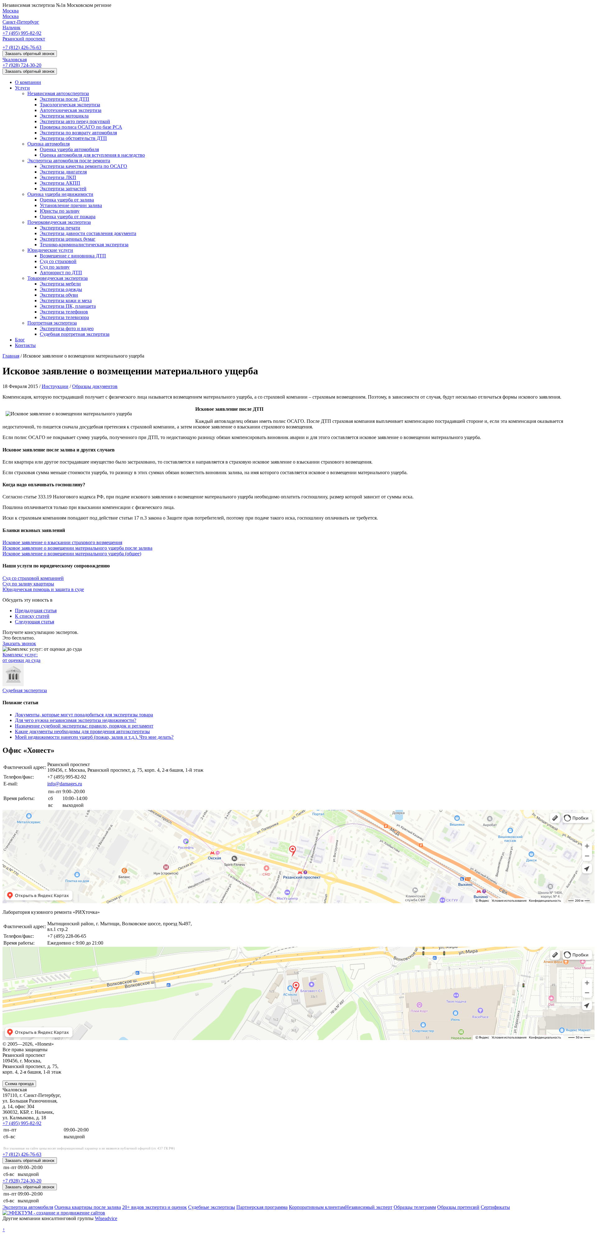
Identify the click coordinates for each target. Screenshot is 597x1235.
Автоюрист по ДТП (61, 272)
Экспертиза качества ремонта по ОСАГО (83, 166)
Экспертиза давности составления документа (88, 233)
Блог (20, 339)
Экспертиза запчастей (63, 188)
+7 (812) (21, 47)
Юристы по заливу (60, 211)
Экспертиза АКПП (60, 183)
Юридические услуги (50, 250)
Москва (10, 10)
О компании (28, 82)
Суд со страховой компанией (33, 578)
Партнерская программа (262, 1207)
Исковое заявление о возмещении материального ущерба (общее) (71, 553)
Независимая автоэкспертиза (58, 93)
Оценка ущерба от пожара (67, 216)
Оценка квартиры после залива (87, 1207)
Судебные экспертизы (211, 1207)
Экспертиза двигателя (63, 171)
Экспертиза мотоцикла (64, 115)
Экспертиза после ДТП (64, 99)
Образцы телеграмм (415, 1207)
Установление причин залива (71, 205)
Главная (10, 355)
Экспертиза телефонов (64, 311)
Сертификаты (495, 1207)
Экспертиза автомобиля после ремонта (68, 160)
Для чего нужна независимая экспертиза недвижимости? (75, 720)
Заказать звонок (19, 643)
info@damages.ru (64, 783)
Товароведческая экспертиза (57, 278)
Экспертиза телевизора (64, 317)
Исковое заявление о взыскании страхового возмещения (62, 542)
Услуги (22, 87)
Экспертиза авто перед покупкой (75, 121)
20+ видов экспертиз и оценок (154, 1207)
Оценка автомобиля (48, 143)
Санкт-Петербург (20, 22)
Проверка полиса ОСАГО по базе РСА (81, 127)
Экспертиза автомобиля (27, 1207)
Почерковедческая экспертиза (59, 222)
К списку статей (32, 616)
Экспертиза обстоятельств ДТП (73, 138)
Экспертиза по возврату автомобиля (78, 132)
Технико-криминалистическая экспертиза (84, 244)
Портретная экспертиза (52, 323)
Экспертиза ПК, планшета (68, 306)
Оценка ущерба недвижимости (60, 194)
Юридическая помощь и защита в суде (43, 589)
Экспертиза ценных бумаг (67, 239)
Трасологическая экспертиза (70, 104)
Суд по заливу (55, 267)
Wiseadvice (106, 1218)
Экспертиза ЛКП (58, 177)
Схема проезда (19, 1083)
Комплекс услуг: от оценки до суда (21, 657)
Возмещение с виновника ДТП (73, 255)
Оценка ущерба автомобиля (69, 149)
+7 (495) (21, 33)
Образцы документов (95, 386)
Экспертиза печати (60, 227)
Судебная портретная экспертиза (74, 334)
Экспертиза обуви (59, 295)
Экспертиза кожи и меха (66, 300)
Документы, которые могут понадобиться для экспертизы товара (84, 714)
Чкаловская (14, 59)
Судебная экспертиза (24, 690)
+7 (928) (21, 65)
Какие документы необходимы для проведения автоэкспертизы (82, 731)
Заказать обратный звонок (29, 53)
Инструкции (55, 386)
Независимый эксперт (368, 1207)
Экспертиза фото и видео (67, 328)
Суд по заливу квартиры (28, 583)
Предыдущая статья (36, 610)
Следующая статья (34, 621)
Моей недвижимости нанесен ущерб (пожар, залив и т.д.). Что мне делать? (94, 737)
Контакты (25, 345)
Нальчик (11, 27)
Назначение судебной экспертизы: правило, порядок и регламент (84, 726)
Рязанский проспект (23, 38)
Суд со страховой (58, 261)
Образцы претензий (458, 1207)
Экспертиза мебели (60, 283)
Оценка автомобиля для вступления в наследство (92, 155)
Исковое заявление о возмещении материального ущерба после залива (77, 548)
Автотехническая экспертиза (70, 110)
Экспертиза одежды (61, 289)
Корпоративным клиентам (317, 1207)
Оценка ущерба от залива (67, 199)
